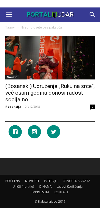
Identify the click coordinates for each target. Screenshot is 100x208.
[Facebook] (17, 131)
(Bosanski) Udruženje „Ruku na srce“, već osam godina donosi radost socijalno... (50, 93)
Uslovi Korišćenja (70, 186)
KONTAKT (61, 192)
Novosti (12, 77)
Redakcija (13, 107)
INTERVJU (51, 181)
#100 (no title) (23, 186)
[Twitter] (55, 131)
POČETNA (12, 181)
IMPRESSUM (40, 192)
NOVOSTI (32, 181)
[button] (9, 14)
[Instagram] (36, 131)
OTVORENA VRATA (76, 181)
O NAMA (45, 186)
